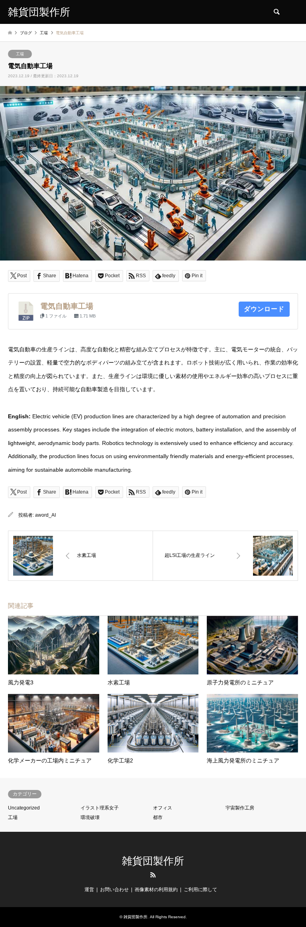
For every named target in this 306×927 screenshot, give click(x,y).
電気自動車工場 (66, 306)
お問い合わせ (114, 889)
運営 (89, 889)
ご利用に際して (200, 889)
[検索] (276, 12)
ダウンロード (264, 309)
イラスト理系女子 (99, 808)
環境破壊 (90, 817)
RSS (153, 875)
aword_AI (45, 515)
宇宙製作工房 (240, 808)
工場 (20, 54)
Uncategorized (24, 808)
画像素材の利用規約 (156, 889)
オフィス (162, 808)
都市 (158, 817)
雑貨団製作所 (153, 861)
